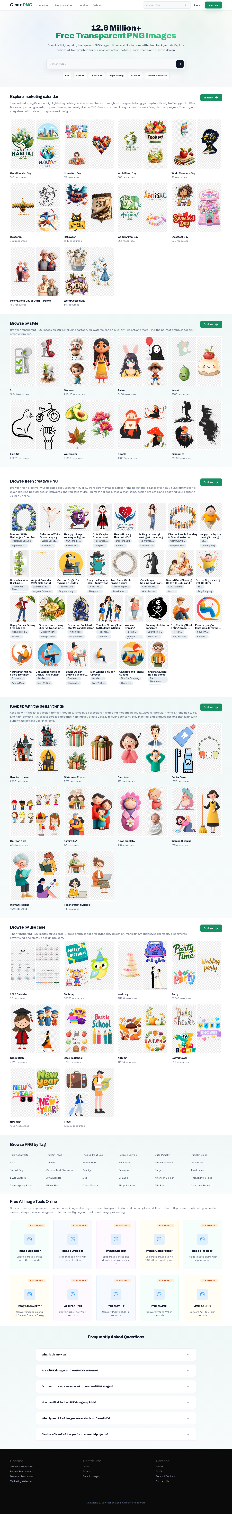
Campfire (126, 683)
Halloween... (101, 540)
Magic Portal (76, 636)
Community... (177, 540)
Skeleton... (153, 636)
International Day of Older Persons (30, 300)
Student (135, 75)
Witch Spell (75, 631)
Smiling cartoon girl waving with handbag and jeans (150, 537)
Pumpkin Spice (199, 1154)
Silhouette (178, 454)
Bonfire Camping (130, 678)
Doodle (122, 454)
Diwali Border (53, 1177)
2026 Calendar (18, 994)
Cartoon (69, 390)
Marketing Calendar (21, 1481)
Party (175, 994)
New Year (15, 1121)
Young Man (18, 683)
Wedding (123, 994)
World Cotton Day (74, 300)
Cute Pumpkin (162, 1154)
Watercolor (70, 454)
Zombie (50, 1162)
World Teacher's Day (183, 173)
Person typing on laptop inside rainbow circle (207, 628)
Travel (67, 1121)
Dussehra (15, 237)
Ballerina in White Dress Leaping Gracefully (50, 537)
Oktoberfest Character (59, 1170)
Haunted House (19, 777)
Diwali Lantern (18, 1177)
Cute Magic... (73, 540)
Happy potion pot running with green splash (75, 537)
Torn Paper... (119, 591)
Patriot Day (16, 1170)
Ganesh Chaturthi (157, 75)
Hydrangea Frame (21, 540)
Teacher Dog (66, 586)
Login (86, 1466)
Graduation (17, 1058)
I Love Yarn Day (72, 173)
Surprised (123, 777)
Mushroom (197, 1162)
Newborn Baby (126, 841)
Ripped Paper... (121, 586)
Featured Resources (22, 1476)
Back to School (64, 4)
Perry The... (95, 586)
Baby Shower (179, 1058)
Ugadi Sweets (48, 631)
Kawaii (175, 390)
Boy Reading (179, 636)
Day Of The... (155, 631)
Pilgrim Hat (52, 1185)
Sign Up (87, 1471)
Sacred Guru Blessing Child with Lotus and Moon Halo (179, 583)
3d (11, 390)
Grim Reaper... (149, 586)
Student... (202, 631)
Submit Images (91, 1476)
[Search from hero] (180, 64)
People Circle (177, 545)
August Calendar (42, 591)
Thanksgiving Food (201, 1177)
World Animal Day (128, 237)
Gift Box (159, 1185)
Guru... (171, 591)
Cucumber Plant (17, 588)
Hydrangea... (19, 545)
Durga (158, 1170)
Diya (85, 1177)
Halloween (44, 4)
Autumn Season (164, 1162)
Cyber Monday (91, 1185)
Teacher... (103, 631)
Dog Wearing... (67, 591)
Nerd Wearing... (155, 679)
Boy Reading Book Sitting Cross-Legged (181, 628)
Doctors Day (123, 540)
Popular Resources (21, 1471)
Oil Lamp (123, 1177)
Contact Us (162, 1481)
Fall (67, 75)
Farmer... (16, 636)
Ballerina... (47, 545)
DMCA (159, 1471)
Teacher (83, 4)
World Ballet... (49, 540)
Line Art (14, 454)
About (159, 1466)
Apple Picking (116, 75)
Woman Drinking (131, 638)
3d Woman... (147, 540)
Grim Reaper (148, 591)
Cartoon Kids (18, 841)
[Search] (186, 5)
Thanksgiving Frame (21, 1185)
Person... (177, 631)
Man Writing (44, 683)
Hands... (120, 545)
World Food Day (127, 173)
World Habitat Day (20, 173)
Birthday (69, 994)
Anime (121, 390)
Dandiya (87, 1170)
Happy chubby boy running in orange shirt (210, 537)
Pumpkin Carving (128, 1154)
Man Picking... (19, 631)
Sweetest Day (180, 237)
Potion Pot (72, 545)
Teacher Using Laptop (77, 904)
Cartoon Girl (146, 545)
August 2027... (41, 586)
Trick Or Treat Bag (93, 1154)
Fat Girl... (132, 631)
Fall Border (125, 1162)
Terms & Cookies (165, 1476)
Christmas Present (75, 777)
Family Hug (70, 841)
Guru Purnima (175, 586)
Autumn (97, 4)
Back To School (73, 1058)
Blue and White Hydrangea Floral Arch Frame (23, 537)
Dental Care (178, 777)
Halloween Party (19, 1154)
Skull (12, 1162)
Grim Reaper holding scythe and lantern (151, 583)
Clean (21, 5)
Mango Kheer (48, 636)
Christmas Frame (200, 1185)
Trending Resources (21, 1466)
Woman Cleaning (181, 841)
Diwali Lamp (197, 1170)
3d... (204, 540)
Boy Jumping (205, 591)
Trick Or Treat (54, 1154)
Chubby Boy (208, 545)
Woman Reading (19, 904)
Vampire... (100, 545)
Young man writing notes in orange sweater (21, 675)
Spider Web (89, 1162)
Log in (197, 4)
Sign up (213, 4)
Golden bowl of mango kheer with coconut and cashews (52, 628)
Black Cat (97, 75)
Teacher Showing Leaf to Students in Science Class (109, 628)
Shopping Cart (127, 1185)
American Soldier (164, 1177)
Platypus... (95, 591)
